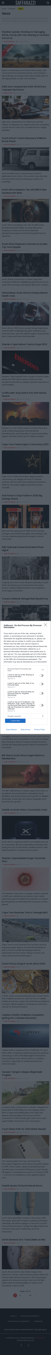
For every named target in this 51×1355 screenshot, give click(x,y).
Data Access (25, 729)
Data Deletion (11, 729)
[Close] (46, 625)
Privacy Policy (39, 729)
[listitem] (25, 669)
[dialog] (25, 677)
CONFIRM (15, 721)
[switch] (41, 675)
